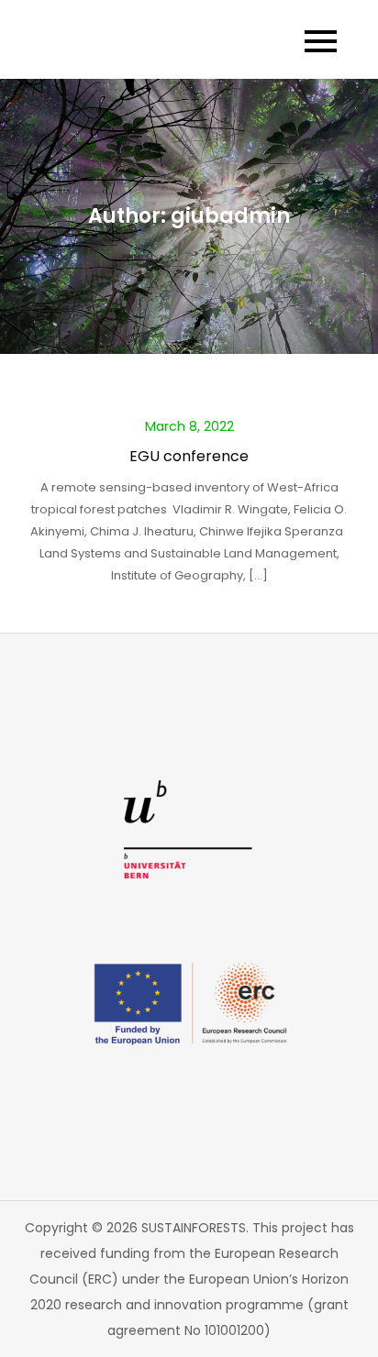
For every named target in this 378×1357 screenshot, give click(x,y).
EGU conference (189, 456)
